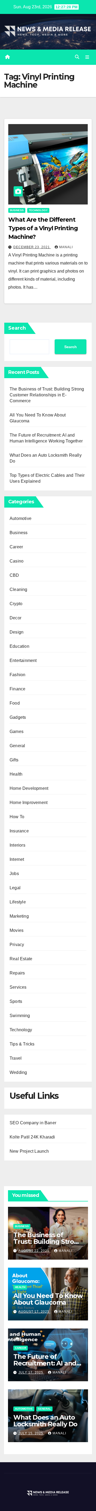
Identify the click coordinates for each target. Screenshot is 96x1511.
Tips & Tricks (22, 1044)
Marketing (19, 916)
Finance (17, 689)
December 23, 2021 (32, 247)
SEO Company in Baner (33, 1123)
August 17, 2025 (34, 1311)
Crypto (16, 603)
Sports (16, 1001)
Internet (17, 859)
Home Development (29, 788)
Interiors (17, 845)
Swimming (20, 1015)
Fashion (17, 674)
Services (18, 987)
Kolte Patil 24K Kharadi (32, 1137)
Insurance (19, 831)
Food (15, 703)
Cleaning (18, 589)
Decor (15, 618)
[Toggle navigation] (87, 57)
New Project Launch (29, 1151)
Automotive (20, 518)
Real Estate (21, 959)
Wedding (18, 1072)
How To (17, 816)
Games (16, 731)
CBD (14, 575)
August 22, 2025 (34, 1251)
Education (19, 646)
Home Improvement (28, 802)
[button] (77, 57)
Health (16, 774)
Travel (16, 1058)
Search (17, 328)
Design (16, 632)
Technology (38, 210)
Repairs (17, 973)
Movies (16, 930)
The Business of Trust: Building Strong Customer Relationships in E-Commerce (47, 395)
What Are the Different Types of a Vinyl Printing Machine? (43, 228)
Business (17, 210)
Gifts (14, 760)
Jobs (14, 873)
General (17, 745)
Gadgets (18, 717)
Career (16, 547)
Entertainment (23, 660)
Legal (15, 887)
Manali (66, 247)
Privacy (17, 944)
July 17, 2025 (31, 1372)
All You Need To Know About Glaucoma (48, 1299)
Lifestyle (18, 902)
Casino (16, 561)
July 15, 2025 (31, 1433)
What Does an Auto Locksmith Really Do (45, 1420)
